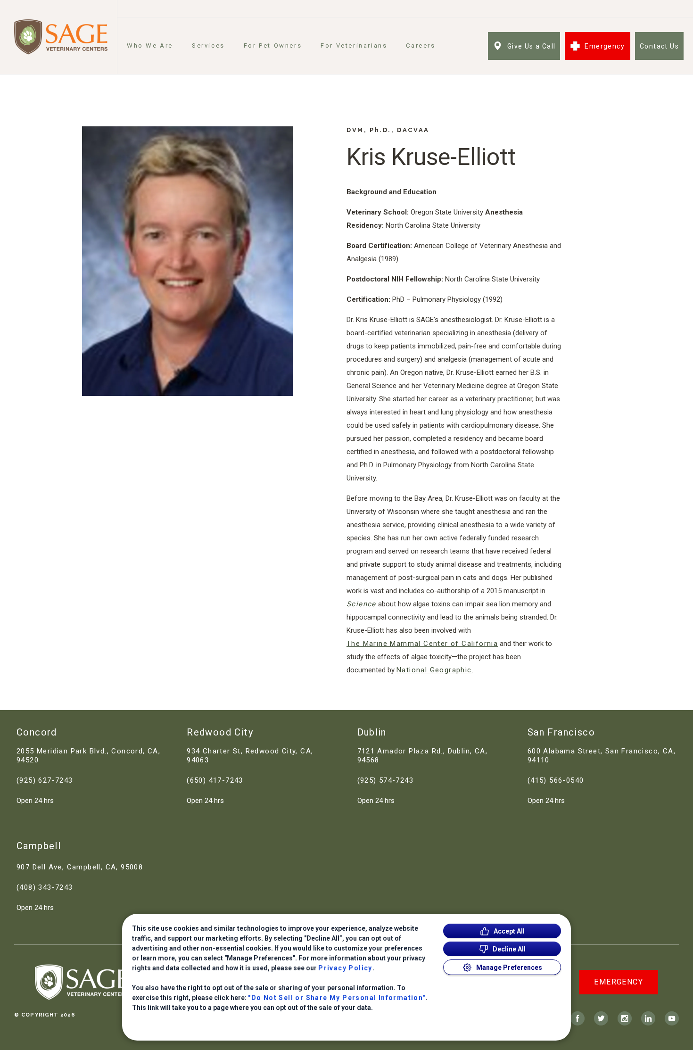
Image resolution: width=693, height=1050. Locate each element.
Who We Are (150, 45)
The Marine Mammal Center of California (422, 643)
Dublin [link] (372, 732)
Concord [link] (36, 732)
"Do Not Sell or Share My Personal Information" (336, 997)
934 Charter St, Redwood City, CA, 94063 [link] (250, 755)
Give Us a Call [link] (531, 46)
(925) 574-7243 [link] (385, 780)
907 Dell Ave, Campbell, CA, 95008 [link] (79, 867)
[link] (60, 37)
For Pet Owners (273, 45)
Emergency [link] (605, 46)
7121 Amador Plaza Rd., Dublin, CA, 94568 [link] (422, 755)
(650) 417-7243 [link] (215, 780)
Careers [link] (420, 45)
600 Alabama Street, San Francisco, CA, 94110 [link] (602, 755)
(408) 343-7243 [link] (44, 887)
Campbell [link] (38, 846)
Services (208, 45)
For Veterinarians (354, 45)
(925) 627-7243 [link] (44, 780)
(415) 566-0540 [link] (556, 780)
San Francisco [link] (561, 732)
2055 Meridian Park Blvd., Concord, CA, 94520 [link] (88, 755)
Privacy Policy (345, 968)
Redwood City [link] (220, 732)
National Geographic (434, 670)
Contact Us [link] (659, 46)
